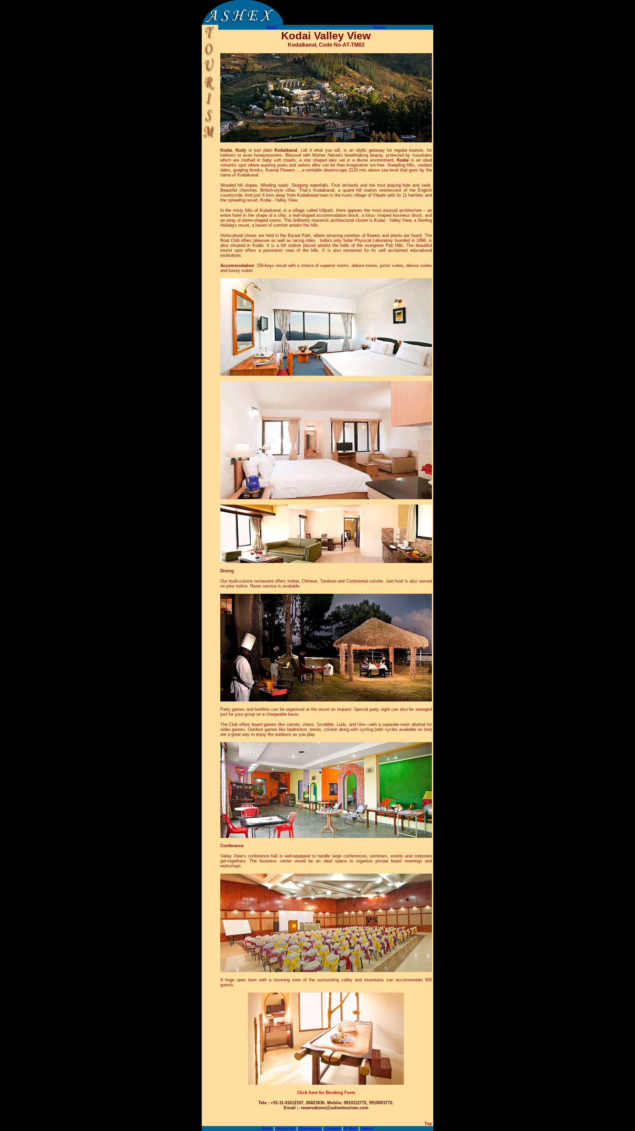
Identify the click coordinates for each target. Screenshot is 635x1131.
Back (272, 27)
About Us (285, 1128)
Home (379, 27)
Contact (331, 1128)
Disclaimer (310, 1128)
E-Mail (350, 1128)
